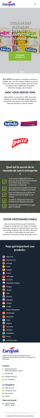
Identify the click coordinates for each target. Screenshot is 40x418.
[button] (35, 4)
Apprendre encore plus (20, 56)
